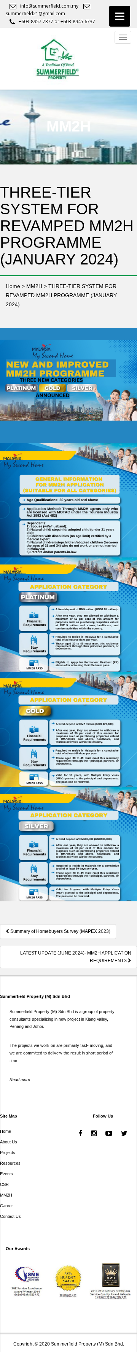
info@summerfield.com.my (49, 6)
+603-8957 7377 (36, 21)
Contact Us (10, 1216)
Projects (7, 1152)
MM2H (6, 1195)
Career (6, 1205)
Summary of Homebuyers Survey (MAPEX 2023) (59, 931)
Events (6, 1174)
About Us (8, 1142)
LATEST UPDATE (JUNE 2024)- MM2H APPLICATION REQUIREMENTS (75, 956)
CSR (4, 1184)
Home (5, 1131)
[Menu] (119, 16)
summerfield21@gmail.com (35, 13)
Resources (10, 1163)
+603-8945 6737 (78, 21)
